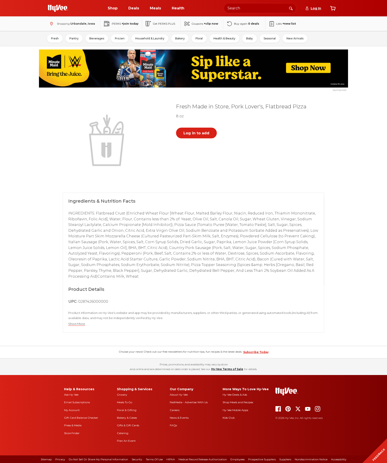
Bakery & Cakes (127, 417)
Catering (122, 433)
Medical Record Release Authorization (202, 459)
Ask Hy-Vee (71, 394)
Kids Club (229, 417)
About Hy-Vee (179, 394)
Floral (199, 38)
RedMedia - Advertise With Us (189, 402)
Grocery (122, 394)
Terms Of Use (154, 459)
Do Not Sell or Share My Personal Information (98, 459)
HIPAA (170, 459)
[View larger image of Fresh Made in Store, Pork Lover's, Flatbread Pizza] (107, 139)
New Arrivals (294, 38)
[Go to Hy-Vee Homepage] (58, 8)
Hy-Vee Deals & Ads (235, 394)
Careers (174, 410)
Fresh (55, 38)
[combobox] (260, 8)
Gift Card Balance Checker (81, 417)
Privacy (60, 459)
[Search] (291, 8)
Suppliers (285, 459)
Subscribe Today (256, 352)
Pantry (74, 38)
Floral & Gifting (126, 410)
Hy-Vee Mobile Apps (235, 410)
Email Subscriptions (77, 402)
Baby (249, 38)
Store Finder (72, 433)
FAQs (173, 425)
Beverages (96, 38)
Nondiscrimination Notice (311, 459)
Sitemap (46, 459)
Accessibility (338, 459)
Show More (76, 324)
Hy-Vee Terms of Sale (227, 369)
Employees (237, 459)
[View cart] (333, 8)
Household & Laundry (149, 38)
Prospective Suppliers (262, 459)
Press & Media (73, 425)
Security (137, 459)
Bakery (180, 38)
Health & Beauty (224, 38)
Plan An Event (126, 440)
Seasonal (270, 38)
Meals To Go (124, 402)
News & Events (179, 417)
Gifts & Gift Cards (128, 425)
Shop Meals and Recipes (238, 402)
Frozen (120, 38)
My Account (72, 410)
